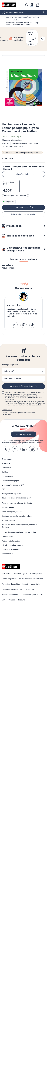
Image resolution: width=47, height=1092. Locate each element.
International (7, 554)
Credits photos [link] (36, 573)
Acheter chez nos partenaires (23, 214)
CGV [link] (4, 600)
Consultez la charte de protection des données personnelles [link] (19, 413)
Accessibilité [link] (35, 584)
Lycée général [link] (7, 476)
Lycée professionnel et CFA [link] (13, 485)
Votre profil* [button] (9, 371)
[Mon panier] (37, 5)
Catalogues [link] (29, 589)
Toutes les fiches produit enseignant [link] (16, 498)
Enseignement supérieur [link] (11, 493)
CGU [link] (43, 595)
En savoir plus (7, 410)
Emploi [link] (25, 584)
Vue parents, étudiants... (19, 38)
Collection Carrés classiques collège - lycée (22, 152)
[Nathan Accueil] (9, 5)
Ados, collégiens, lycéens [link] (12, 512)
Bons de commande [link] (10, 595)
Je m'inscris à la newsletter (22, 386)
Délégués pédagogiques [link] (12, 589)
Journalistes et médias (11, 549)
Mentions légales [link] (20, 573)
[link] (15, 325)
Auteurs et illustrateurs (12, 541)
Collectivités (7, 537)
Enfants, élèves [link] (8, 507)
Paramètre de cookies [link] (11, 584)
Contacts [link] (11, 600)
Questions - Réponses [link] (29, 595)
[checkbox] (11, 38)
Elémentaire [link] (6, 468)
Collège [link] (5, 472)
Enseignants (7, 459)
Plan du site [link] (6, 573)
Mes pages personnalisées (15, 12)
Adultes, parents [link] (8, 520)
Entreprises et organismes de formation (19, 532)
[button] (23, 88)
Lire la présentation (22, 174)
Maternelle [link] (6, 463)
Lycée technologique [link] (10, 481)
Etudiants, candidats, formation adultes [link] (17, 516)
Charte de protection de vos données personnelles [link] (22, 579)
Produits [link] (21, 600)
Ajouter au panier (21, 207)
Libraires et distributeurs (12, 545)
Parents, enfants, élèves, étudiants (17, 503)
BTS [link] (3, 489)
